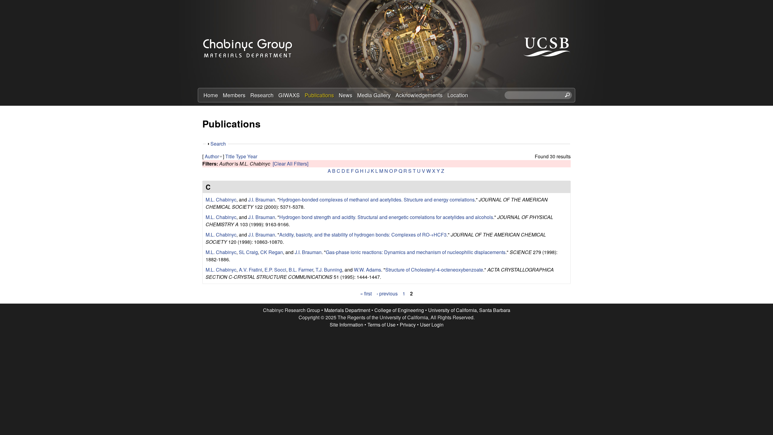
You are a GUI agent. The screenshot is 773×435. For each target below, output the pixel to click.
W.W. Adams (367, 269)
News (345, 95)
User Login (432, 324)
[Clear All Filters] (290, 163)
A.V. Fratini (250, 269)
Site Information (346, 324)
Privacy (408, 324)
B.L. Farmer (301, 269)
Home (211, 95)
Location (457, 95)
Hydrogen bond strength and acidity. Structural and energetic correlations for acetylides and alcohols (386, 217)
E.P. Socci (275, 269)
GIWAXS (289, 95)
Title (230, 156)
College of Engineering (399, 310)
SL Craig (248, 252)
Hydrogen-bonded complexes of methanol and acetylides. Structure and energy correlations (377, 199)
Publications (319, 95)
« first (366, 293)
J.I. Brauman (261, 199)
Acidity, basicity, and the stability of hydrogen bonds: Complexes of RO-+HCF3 (363, 234)
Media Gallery (374, 95)
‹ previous (387, 293)
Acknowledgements (419, 95)
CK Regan (271, 252)
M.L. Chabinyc (221, 199)
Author (212, 156)
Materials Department (347, 310)
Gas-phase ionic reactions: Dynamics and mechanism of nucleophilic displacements (415, 252)
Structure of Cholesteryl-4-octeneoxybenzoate (434, 269)
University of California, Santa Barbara (469, 310)
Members (234, 95)
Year (252, 156)
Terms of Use (381, 324)
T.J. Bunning (329, 269)
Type (241, 156)
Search (218, 143)
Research (262, 95)
